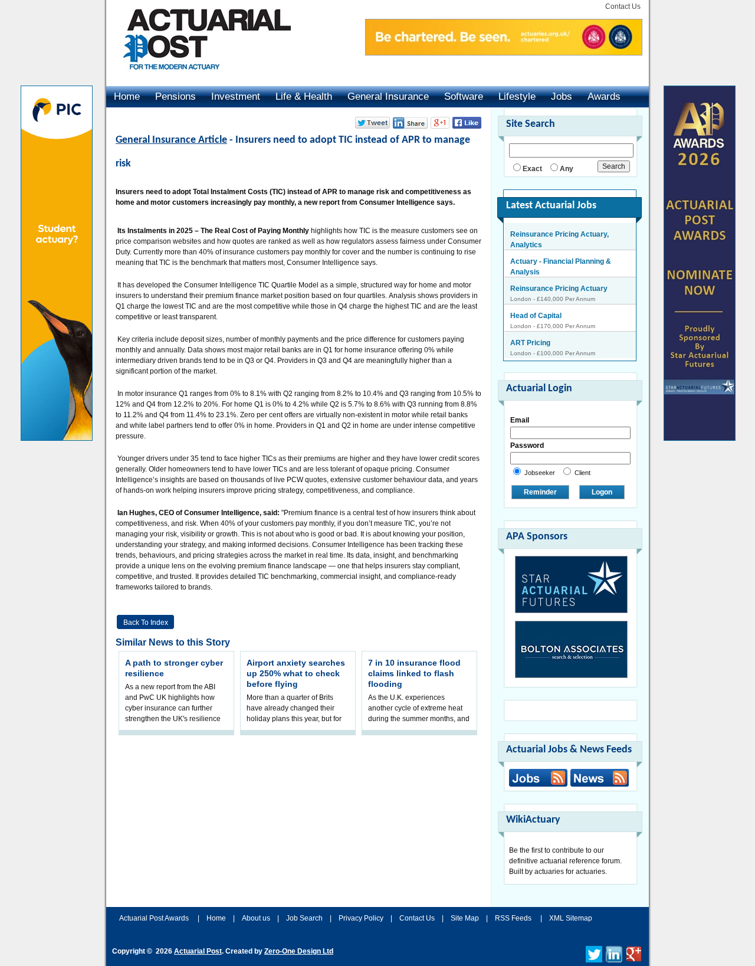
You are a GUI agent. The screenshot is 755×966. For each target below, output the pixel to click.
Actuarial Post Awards (155, 918)
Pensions (175, 96)
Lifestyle (517, 96)
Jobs (561, 96)
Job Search (304, 918)
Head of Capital (536, 301)
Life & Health (303, 96)
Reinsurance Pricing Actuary (559, 274)
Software (463, 96)
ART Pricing (530, 328)
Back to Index (145, 622)
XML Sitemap (570, 918)
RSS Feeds (513, 918)
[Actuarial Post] (198, 77)
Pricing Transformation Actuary (563, 355)
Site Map (465, 918)
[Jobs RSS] (538, 778)
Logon (602, 492)
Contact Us (623, 6)
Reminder (540, 492)
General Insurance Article (171, 140)
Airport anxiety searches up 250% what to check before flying (296, 673)
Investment (235, 96)
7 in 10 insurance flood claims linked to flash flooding (414, 673)
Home (127, 96)
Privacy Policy (361, 918)
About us (256, 918)
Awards (604, 96)
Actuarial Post (198, 951)
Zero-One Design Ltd (298, 951)
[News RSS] (598, 779)
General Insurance (388, 96)
